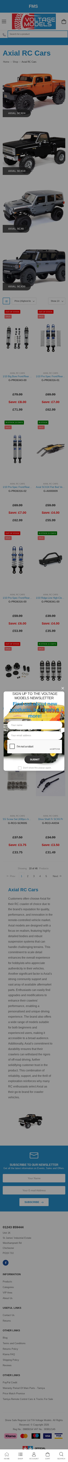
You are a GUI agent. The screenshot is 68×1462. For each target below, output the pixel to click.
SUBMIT (35, 759)
